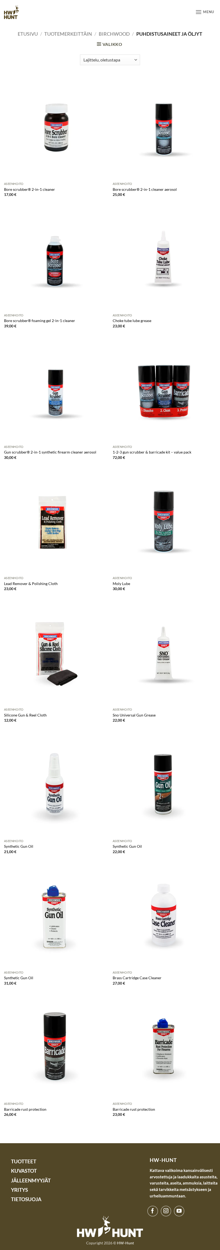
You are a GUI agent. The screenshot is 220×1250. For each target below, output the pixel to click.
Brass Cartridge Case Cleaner (137, 977)
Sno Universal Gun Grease (134, 715)
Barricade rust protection (25, 1109)
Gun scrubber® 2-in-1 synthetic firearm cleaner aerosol (50, 452)
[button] (204, 12)
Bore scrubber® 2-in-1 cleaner (29, 189)
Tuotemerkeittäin (68, 34)
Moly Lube (121, 583)
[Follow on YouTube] (179, 1211)
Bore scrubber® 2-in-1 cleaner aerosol (145, 189)
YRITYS (19, 1190)
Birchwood (114, 34)
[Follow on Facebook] (152, 1211)
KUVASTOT (24, 1171)
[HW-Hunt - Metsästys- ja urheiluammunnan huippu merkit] (11, 12)
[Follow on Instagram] (166, 1211)
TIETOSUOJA (26, 1199)
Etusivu (28, 34)
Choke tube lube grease (132, 320)
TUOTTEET (23, 1161)
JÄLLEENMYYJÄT (31, 1180)
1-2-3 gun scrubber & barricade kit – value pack (152, 452)
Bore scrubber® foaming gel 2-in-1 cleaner (39, 320)
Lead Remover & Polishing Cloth (31, 583)
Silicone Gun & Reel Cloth (25, 715)
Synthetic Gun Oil (18, 846)
